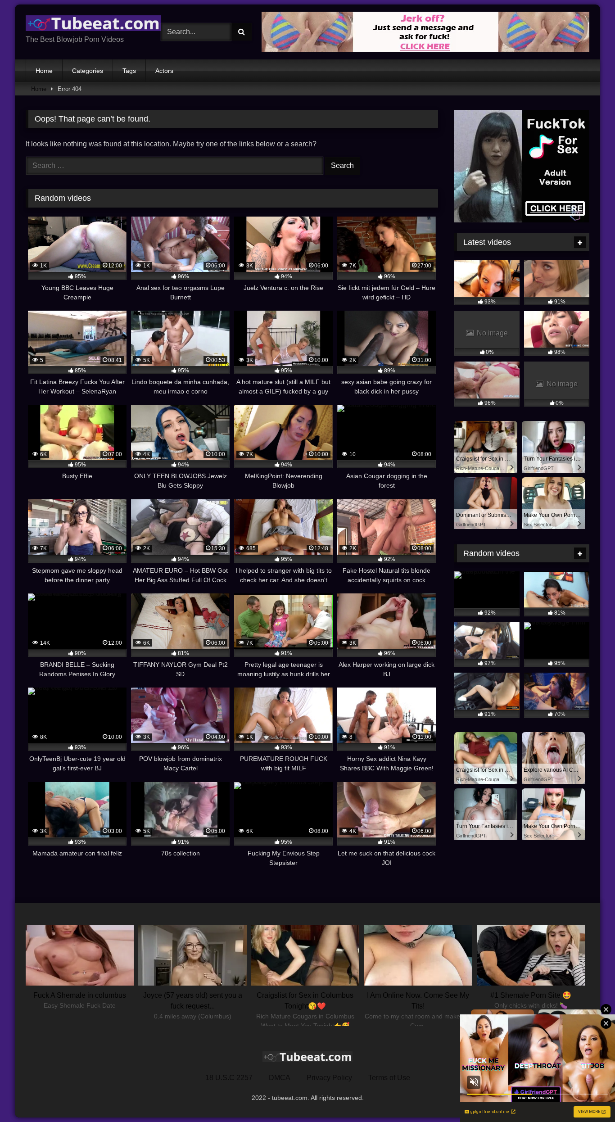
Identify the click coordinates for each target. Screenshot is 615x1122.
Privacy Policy (329, 1077)
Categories (87, 70)
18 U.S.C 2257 (229, 1077)
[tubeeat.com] (93, 25)
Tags (129, 70)
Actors (164, 70)
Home (44, 70)
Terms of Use (389, 1077)
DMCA (279, 1077)
